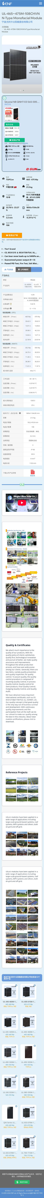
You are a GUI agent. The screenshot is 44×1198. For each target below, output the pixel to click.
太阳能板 (5, 27)
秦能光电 (8, 104)
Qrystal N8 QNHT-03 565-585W (22, 101)
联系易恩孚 (29, 1191)
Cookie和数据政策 (18, 1191)
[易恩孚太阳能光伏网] (7, 4)
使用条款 (8, 1191)
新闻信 (37, 1191)
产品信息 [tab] (9, 269)
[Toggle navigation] (40, 2)
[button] (20, 90)
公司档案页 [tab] (24, 269)
